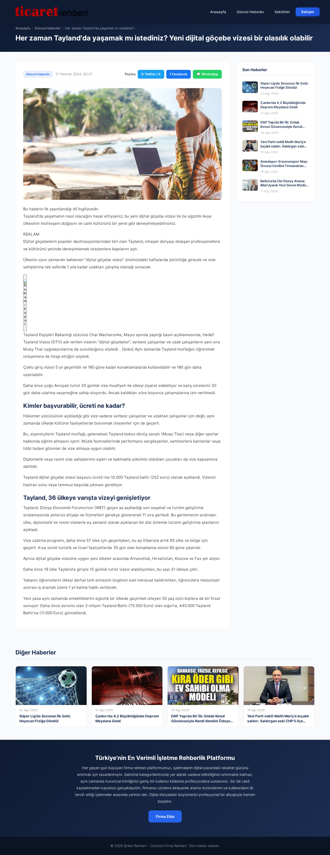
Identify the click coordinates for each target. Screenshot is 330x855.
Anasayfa (218, 12)
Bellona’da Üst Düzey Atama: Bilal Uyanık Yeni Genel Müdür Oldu (283, 185)
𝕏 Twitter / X (151, 74)
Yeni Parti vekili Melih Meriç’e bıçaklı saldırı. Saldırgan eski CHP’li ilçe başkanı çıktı (283, 146)
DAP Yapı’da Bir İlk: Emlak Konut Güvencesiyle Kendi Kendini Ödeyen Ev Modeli (281, 126)
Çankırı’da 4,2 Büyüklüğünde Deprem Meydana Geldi (283, 105)
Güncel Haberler (250, 12)
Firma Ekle (165, 816)
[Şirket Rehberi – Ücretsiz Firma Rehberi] (51, 12)
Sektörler (282, 12)
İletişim (307, 12)
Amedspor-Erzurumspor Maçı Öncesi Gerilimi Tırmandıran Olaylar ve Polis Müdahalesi (283, 166)
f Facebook (178, 74)
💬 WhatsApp (207, 74)
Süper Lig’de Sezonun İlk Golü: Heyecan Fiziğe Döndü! (284, 85)
